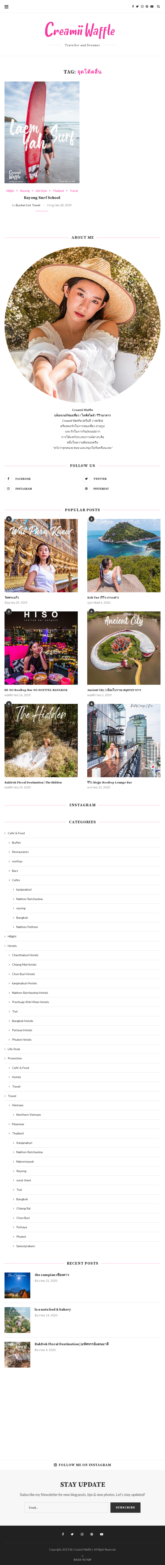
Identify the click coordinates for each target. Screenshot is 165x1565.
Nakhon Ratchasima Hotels (30, 992)
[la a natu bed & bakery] (17, 1320)
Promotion (15, 1058)
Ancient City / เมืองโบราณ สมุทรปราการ (114, 690)
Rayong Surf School (42, 197)
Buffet (16, 842)
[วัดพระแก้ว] (41, 555)
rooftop (17, 861)
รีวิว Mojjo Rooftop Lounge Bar (109, 783)
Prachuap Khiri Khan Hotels (30, 1002)
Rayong (25, 190)
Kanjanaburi (24, 1143)
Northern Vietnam (28, 1114)
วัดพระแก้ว (12, 598)
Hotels (12, 946)
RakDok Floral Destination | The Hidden (33, 783)
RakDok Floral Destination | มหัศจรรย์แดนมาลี (72, 1344)
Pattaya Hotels (22, 1030)
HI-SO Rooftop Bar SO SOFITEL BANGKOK (36, 690)
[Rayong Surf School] (42, 132)
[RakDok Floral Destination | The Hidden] (41, 740)
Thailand (58, 190)
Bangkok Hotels (22, 1021)
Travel (74, 190)
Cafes (16, 880)
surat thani (23, 1180)
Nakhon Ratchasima (29, 899)
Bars (15, 871)
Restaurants (20, 852)
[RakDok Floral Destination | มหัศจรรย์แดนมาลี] (17, 1355)
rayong (21, 908)
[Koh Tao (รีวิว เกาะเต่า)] (123, 555)
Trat (15, 1011)
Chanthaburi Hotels (25, 955)
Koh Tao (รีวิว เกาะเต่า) (103, 598)
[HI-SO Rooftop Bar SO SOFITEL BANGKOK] (41, 648)
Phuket (21, 1236)
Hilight (10, 190)
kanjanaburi (24, 889)
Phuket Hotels (22, 1039)
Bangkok (22, 917)
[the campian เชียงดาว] (17, 1285)
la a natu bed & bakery (53, 1309)
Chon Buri (23, 1218)
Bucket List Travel (28, 205)
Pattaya (21, 1227)
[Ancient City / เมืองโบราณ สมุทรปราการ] (123, 648)
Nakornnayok (25, 1161)
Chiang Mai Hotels (24, 964)
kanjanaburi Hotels (24, 983)
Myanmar (18, 1124)
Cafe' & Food (16, 833)
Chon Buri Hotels (23, 974)
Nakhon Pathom (27, 927)
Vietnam (17, 1105)
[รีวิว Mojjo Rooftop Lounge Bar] (123, 740)
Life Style (41, 190)
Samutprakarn (25, 1246)
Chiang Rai (23, 1208)
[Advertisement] (82, 1410)
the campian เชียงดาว (52, 1275)
